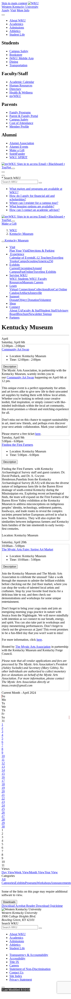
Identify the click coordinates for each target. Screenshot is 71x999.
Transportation (18, 65)
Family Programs (20, 112)
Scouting (32, 261)
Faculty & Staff (31, 310)
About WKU (17, 20)
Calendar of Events (21, 257)
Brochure (23, 314)
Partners (14, 317)
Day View (8, 872)
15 (3, 773)
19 (3, 787)
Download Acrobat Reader (19, 905)
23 (3, 802)
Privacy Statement (20, 979)
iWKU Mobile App (21, 58)
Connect (14, 307)
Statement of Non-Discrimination (30, 969)
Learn (13, 285)
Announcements (61, 883)
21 (3, 794)
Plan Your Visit (18, 250)
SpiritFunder (17, 153)
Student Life (17, 34)
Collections (41, 289)
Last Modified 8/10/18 (16, 989)
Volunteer (45, 300)
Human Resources (20, 85)
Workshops (44, 883)
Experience (16, 254)
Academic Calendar (21, 82)
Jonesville (36, 293)
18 (3, 784)
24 (3, 805)
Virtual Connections (21, 289)
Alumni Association (21, 143)
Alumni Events (18, 146)
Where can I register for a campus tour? (33, 202)
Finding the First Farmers (17, 444)
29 (3, 823)
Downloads (9, 902)
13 (3, 766)
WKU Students (19, 278)
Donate (13, 300)
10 (3, 756)
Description (9, 366)
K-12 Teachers (42, 257)
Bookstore (15, 54)
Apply (5, 10)
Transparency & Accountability (28, 955)
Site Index (15, 976)
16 (3, 777)
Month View (37, 872)
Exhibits (14, 264)
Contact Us (16, 972)
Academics (16, 24)
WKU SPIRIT (18, 157)
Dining (13, 61)
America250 (45, 261)
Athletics (14, 31)
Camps (22, 261)
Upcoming (25, 268)
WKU (13, 230)
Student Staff (49, 310)
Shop (12, 303)
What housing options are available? (31, 206)
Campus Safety (18, 51)
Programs (31, 883)
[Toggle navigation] (3, 241)
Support (14, 296)
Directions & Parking (41, 250)
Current (14, 268)
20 (3, 791)
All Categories (8, 881)
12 (3, 763)
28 (3, 819)
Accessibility (17, 958)
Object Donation (28, 300)
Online (29, 271)
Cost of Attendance (21, 123)
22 (3, 798)
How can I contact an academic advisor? (34, 210)
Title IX (14, 962)
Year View (51, 872)
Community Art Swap (15, 349)
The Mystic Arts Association (33, 646)
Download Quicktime (49, 905)
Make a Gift (16, 150)
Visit (13, 10)
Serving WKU (18, 275)
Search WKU (11, 178)
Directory (15, 89)
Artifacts (24, 293)
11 (3, 759)
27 (3, 816)
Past (22, 271)
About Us (15, 310)
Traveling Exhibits (44, 271)
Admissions (16, 27)
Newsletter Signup (40, 314)
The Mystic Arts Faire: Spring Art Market (27, 549)
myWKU (15, 96)
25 (3, 809)
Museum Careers (32, 282)
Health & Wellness (21, 92)
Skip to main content (14, 3)
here (38, 433)
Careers (14, 965)
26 (3, 812)
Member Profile (19, 126)
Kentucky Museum (21, 233)
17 (3, 780)
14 (3, 770)
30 (3, 826)
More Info (23, 10)
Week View (21, 872)
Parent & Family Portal (23, 116)
